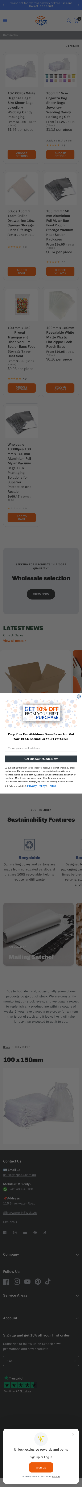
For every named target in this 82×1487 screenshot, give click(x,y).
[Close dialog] (79, 696)
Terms (52, 785)
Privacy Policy (36, 785)
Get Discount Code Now (41, 759)
